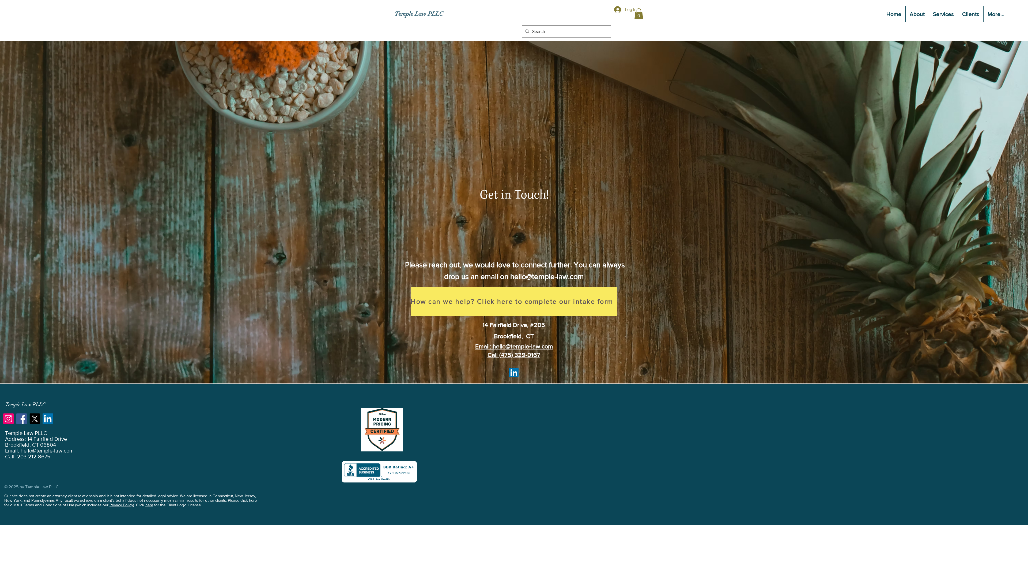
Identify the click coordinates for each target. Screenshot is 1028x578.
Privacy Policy (121, 505)
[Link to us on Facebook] (21, 418)
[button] (943, 14)
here (253, 500)
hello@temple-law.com (547, 276)
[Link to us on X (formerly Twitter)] (34, 418)
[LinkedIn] (514, 372)
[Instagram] (8, 418)
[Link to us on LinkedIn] (48, 418)
